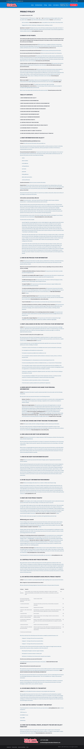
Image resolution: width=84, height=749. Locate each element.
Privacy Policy (14, 747)
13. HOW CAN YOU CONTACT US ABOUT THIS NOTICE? (31, 130)
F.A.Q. (27, 747)
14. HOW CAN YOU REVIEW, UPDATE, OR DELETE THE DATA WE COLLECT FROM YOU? (36, 133)
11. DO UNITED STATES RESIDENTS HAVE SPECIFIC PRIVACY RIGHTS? (34, 125)
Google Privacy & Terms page (55, 416)
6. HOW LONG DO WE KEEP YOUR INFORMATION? (29, 111)
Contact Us (9, 747)
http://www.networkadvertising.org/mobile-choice (50, 414)
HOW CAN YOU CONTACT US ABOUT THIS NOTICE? (46, 513)
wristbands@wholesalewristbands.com (14, 1)
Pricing (45, 5)
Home (32, 5)
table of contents (53, 40)
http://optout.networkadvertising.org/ (30, 414)
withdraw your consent (31, 340)
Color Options (56, 5)
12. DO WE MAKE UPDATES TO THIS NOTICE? (29, 127)
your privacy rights (57, 81)
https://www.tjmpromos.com (36, 22)
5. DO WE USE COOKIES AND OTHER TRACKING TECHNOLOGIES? (33, 108)
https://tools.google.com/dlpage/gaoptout (36, 411)
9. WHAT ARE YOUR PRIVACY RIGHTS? (27, 119)
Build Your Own (64, 5)
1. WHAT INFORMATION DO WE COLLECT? (28, 97)
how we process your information (43, 60)
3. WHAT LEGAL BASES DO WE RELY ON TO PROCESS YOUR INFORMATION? (35, 103)
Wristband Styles (38, 5)
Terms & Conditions (21, 747)
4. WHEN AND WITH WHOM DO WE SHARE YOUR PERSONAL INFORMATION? (35, 106)
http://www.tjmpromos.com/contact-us (28, 86)
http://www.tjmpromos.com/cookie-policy (43, 216)
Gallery (49, 5)
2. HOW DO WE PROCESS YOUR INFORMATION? (29, 100)
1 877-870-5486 (74, 1)
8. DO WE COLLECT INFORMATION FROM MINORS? (30, 116)
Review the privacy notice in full (54, 90)
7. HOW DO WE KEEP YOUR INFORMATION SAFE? (29, 114)
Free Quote (73, 5)
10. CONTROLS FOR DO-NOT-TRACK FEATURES (29, 122)
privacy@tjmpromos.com (37, 31)
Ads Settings (36, 413)
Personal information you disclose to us (47, 47)
